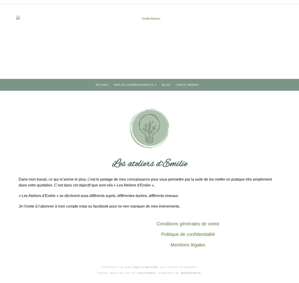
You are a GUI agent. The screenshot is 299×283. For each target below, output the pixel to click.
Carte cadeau (187, 84)
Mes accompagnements (134, 84)
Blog (166, 84)
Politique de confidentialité (188, 234)
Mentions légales (188, 244)
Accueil (102, 84)
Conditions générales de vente (188, 223)
